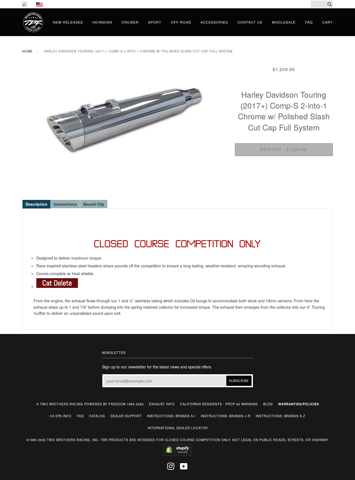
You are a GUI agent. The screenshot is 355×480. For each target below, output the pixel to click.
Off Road (181, 22)
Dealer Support (126, 416)
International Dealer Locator (178, 428)
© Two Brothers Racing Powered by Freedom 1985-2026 (90, 404)
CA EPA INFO (61, 416)
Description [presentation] (36, 204)
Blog (268, 404)
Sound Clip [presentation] (93, 204)
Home (27, 51)
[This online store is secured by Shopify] (177, 454)
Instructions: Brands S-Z (280, 416)
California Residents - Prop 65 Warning (219, 404)
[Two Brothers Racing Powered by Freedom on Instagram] (171, 468)
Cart (327, 22)
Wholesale (284, 22)
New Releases (68, 22)
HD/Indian (102, 22)
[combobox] (322, 4)
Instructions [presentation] (65, 204)
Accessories (214, 22)
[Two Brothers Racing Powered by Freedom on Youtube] (184, 468)
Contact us (249, 22)
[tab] (36, 203)
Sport (154, 22)
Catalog (97, 416)
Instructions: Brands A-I (171, 416)
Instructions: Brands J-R (225, 416)
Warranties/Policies (298, 404)
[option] (124, 119)
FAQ (309, 22)
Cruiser (130, 22)
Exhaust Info (162, 404)
